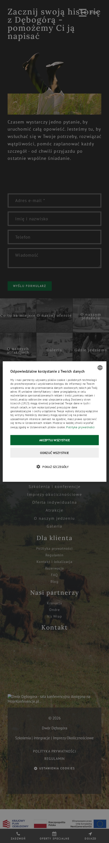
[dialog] (54, 421)
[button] (54, 467)
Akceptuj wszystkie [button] (54, 440)
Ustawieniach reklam (38, 423)
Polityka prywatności (80, 427)
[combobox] (99, 367)
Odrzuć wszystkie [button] (54, 452)
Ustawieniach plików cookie (47, 427)
